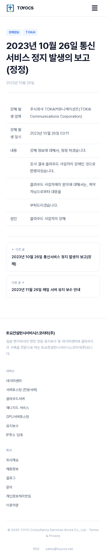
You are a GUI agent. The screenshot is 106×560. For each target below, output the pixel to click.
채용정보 (12, 469)
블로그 (10, 478)
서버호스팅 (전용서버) (21, 390)
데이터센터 (14, 381)
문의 (9, 487)
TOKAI (30, 32)
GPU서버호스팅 (17, 417)
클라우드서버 (15, 399)
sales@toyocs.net (59, 549)
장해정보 (14, 32)
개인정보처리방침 (18, 496)
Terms (94, 530)
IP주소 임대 (14, 435)
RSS (36, 549)
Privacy (54, 536)
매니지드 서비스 (17, 408)
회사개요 (12, 460)
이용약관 (12, 505)
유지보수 (12, 426)
